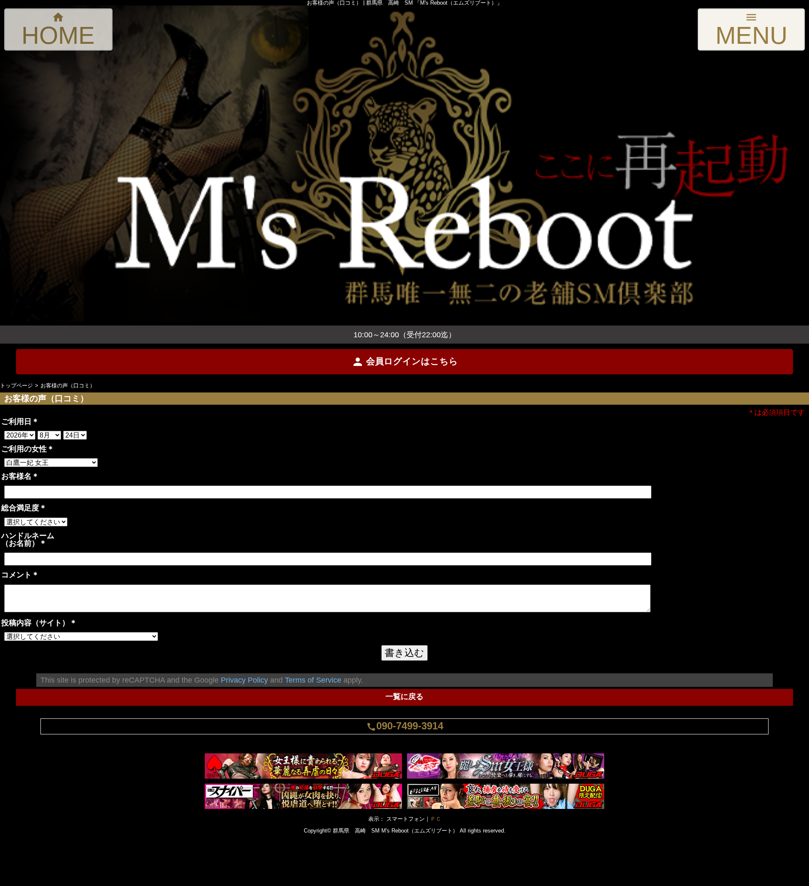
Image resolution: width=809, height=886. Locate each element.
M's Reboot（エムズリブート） (419, 830)
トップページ (16, 385)
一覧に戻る (404, 696)
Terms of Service (313, 679)
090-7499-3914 (404, 725)
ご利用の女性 (27, 448)
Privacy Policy (244, 679)
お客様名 (20, 476)
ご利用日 (20, 421)
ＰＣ (435, 819)
